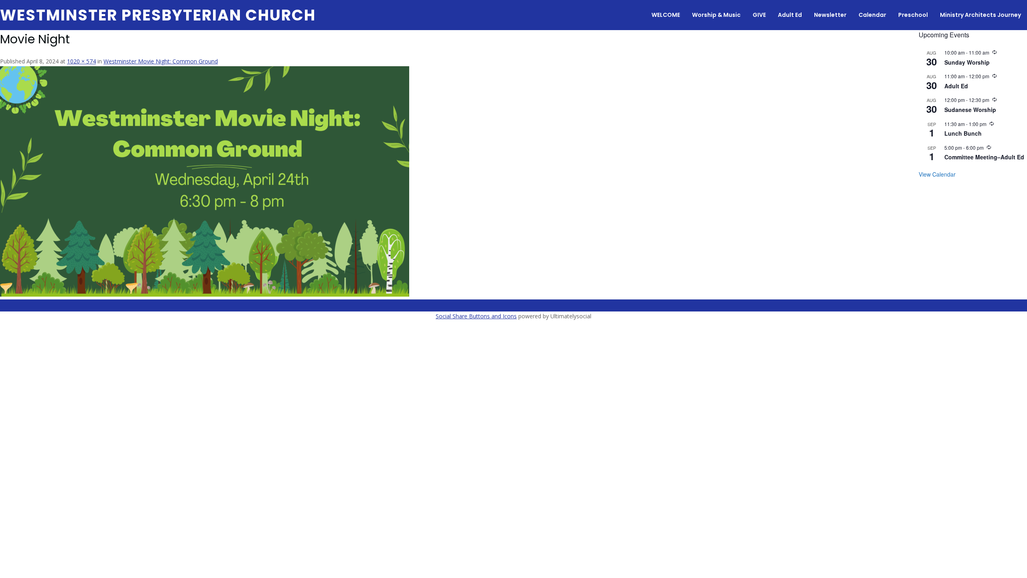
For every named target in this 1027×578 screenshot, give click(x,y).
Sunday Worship (967, 62)
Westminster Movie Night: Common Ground (161, 61)
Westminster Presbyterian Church (158, 15)
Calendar (872, 15)
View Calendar (937, 174)
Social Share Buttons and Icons (476, 316)
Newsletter (830, 15)
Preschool (913, 15)
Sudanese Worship (970, 110)
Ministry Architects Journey (980, 15)
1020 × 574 (81, 61)
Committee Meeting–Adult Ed (984, 157)
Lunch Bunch (963, 133)
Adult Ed (790, 15)
